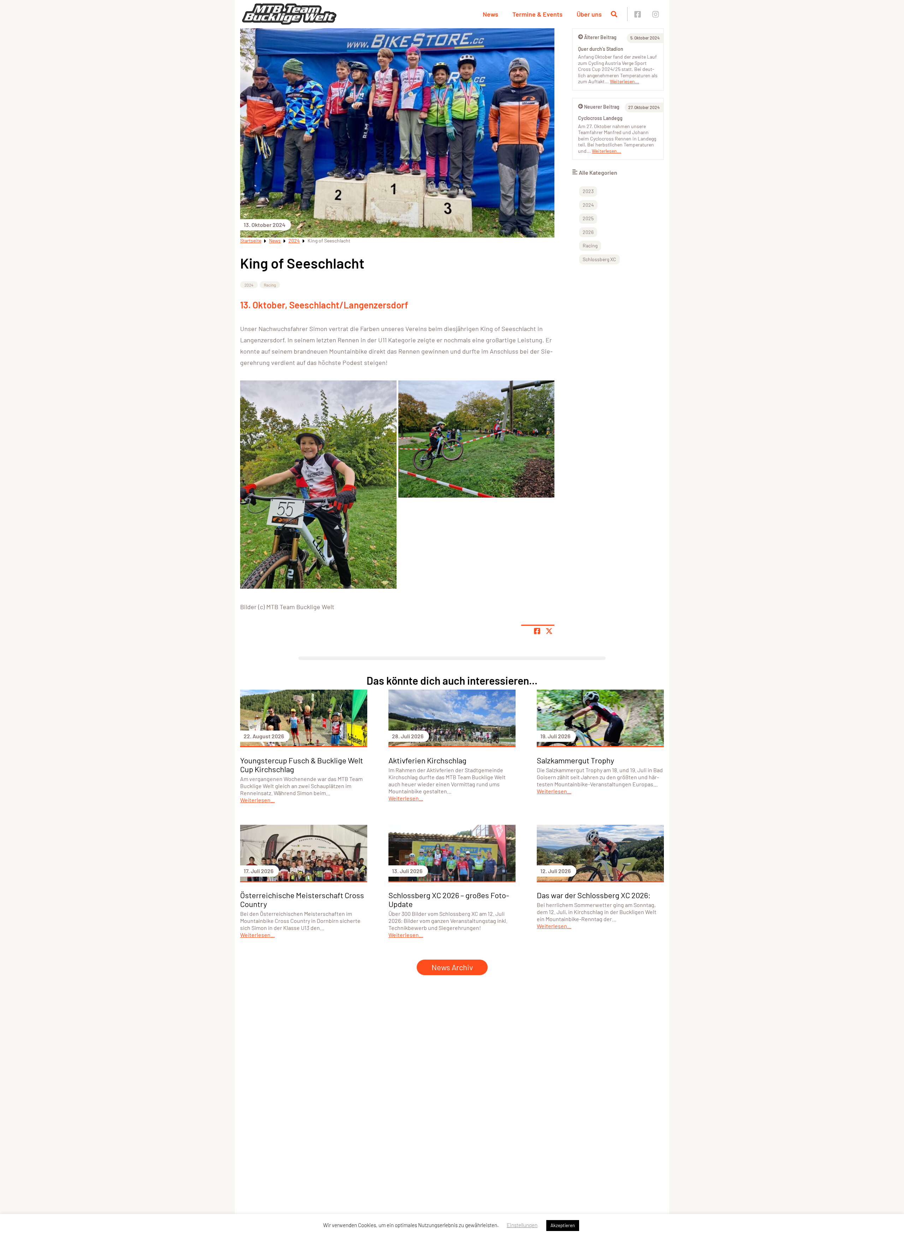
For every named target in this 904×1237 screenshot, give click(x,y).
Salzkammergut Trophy (575, 760)
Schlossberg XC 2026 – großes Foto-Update (448, 899)
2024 (294, 241)
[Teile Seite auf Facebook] (537, 631)
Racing (270, 284)
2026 (588, 232)
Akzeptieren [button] (563, 1225)
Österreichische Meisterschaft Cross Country (302, 899)
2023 (588, 191)
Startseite (250, 241)
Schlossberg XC (599, 259)
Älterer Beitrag (600, 37)
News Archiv (452, 967)
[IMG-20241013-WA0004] (318, 484)
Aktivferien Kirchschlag (427, 760)
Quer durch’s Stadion (600, 49)
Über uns (589, 14)
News (490, 14)
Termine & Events (537, 14)
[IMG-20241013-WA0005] (476, 439)
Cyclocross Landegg (600, 118)
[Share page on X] (549, 631)
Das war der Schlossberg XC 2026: (593, 895)
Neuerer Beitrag (601, 107)
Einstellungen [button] (522, 1225)
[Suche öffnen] (614, 14)
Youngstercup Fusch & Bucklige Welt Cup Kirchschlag (301, 765)
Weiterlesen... (624, 81)
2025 (588, 218)
